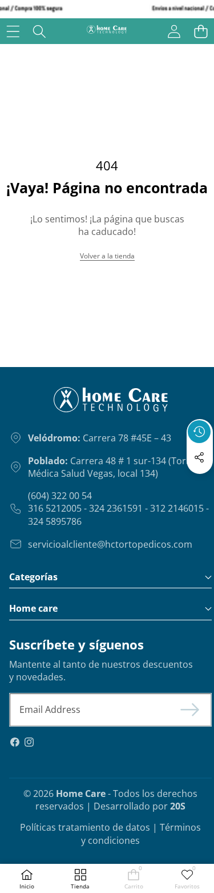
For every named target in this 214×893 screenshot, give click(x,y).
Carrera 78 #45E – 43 (99, 438)
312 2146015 (177, 508)
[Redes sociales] (199, 457)
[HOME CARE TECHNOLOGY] (106, 31)
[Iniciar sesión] (174, 31)
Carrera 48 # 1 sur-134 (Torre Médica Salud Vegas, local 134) (111, 467)
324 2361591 (116, 508)
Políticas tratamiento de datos (85, 827)
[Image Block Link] (82, 404)
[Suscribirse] (190, 709)
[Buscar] (40, 31)
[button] (200, 31)
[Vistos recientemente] (199, 431)
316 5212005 (55, 508)
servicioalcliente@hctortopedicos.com (110, 544)
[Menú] (13, 31)
